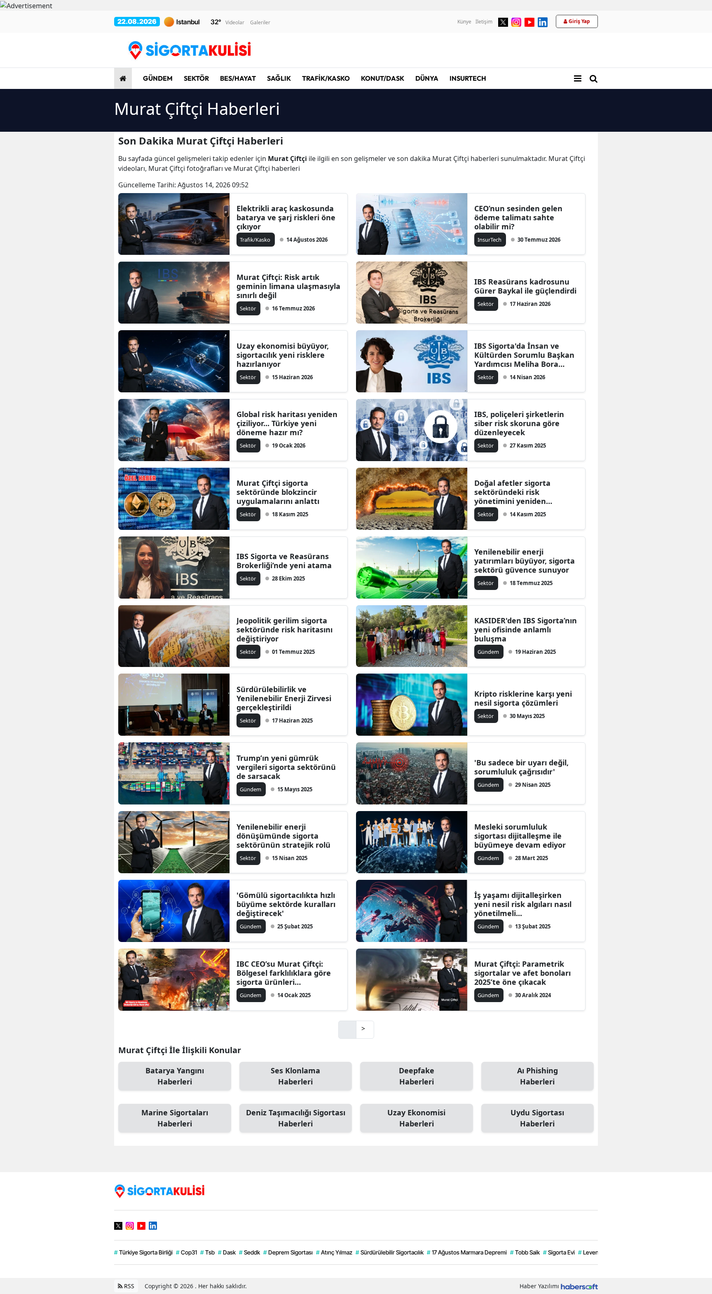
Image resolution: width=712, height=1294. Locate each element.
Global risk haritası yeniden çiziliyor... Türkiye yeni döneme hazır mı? (287, 423)
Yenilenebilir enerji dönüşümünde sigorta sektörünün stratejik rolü (283, 835)
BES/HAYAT (237, 78)
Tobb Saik (525, 1252)
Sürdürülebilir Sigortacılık (390, 1252)
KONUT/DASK (382, 78)
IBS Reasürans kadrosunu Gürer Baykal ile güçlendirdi (525, 286)
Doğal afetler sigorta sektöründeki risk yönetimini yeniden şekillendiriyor (512, 492)
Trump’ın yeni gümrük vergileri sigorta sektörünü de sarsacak (286, 767)
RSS (128, 1286)
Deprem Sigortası (288, 1252)
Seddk (249, 1252)
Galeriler (260, 22)
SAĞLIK (278, 78)
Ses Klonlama (295, 1076)
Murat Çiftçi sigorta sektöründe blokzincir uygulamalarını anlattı (278, 492)
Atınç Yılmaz (334, 1252)
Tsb (207, 1252)
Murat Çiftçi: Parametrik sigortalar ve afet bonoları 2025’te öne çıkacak (522, 972)
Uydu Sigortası (537, 1117)
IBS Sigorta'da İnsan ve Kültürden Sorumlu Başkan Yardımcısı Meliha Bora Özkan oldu (524, 354)
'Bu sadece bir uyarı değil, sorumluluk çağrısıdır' (521, 767)
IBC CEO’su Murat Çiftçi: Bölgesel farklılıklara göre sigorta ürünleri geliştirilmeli (284, 972)
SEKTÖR (196, 78)
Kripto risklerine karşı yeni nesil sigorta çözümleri (523, 698)
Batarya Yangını (174, 1076)
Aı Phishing (537, 1076)
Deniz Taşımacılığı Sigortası (295, 1117)
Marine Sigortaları (174, 1117)
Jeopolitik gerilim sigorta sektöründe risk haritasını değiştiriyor (285, 629)
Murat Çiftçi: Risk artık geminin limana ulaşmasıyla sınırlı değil (288, 286)
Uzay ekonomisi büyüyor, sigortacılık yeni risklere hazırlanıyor (283, 354)
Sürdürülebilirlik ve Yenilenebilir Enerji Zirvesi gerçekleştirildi (284, 698)
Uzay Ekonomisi (416, 1117)
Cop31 (186, 1252)
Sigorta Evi (559, 1252)
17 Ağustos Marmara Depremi (467, 1252)
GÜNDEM (157, 78)
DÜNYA (426, 78)
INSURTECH (467, 78)
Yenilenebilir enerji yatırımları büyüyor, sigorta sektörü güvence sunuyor (524, 560)
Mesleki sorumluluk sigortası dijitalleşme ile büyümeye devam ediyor (520, 835)
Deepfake (416, 1076)
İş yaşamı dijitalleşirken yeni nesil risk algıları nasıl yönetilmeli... (522, 904)
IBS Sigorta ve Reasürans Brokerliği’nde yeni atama (284, 561)
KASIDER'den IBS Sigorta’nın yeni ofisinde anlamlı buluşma (525, 629)
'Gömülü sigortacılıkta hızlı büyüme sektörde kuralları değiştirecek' (286, 904)
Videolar (234, 22)
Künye (464, 21)
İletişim (483, 21)
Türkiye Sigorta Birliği (143, 1252)
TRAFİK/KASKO (325, 78)
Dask (227, 1252)
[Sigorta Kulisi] (159, 1190)
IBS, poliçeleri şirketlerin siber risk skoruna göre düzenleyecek (519, 423)
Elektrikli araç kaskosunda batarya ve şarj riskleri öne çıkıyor (286, 217)
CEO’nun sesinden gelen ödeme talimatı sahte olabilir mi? (518, 217)
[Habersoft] (579, 1286)
